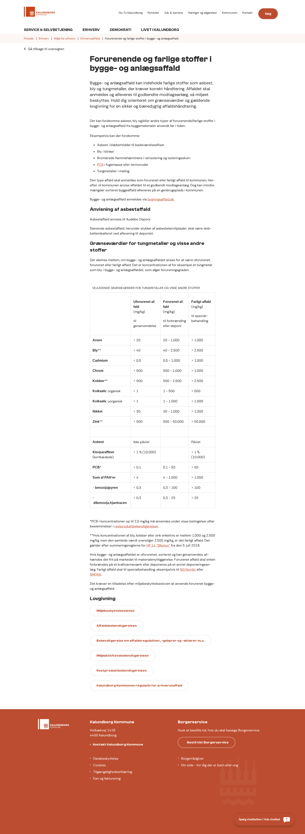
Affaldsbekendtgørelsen (116, 626)
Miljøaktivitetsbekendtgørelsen (122, 655)
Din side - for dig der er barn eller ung (209, 765)
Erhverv (91, 30)
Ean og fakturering (107, 778)
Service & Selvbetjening (48, 30)
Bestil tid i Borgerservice (208, 742)
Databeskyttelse (105, 758)
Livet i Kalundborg (160, 30)
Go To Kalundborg (131, 12)
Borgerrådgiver (192, 758)
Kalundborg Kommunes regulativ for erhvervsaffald (139, 685)
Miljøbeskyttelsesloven (115, 611)
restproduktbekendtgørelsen (136, 526)
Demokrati (120, 30)
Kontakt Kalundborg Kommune (118, 744)
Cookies (99, 765)
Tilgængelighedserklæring (112, 772)
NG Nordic (188, 569)
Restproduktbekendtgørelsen (121, 670)
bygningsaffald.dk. (161, 199)
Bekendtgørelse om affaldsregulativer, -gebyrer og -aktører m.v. (150, 640)
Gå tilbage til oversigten (46, 49)
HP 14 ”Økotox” (158, 545)
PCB (100, 164)
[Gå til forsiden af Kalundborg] (70, 12)
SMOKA (95, 574)
